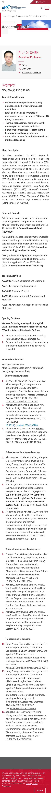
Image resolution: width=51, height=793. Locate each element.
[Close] (48, 771)
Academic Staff (24, 16)
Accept (40, 790)
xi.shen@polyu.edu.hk (31, 72)
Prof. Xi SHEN (39, 16)
